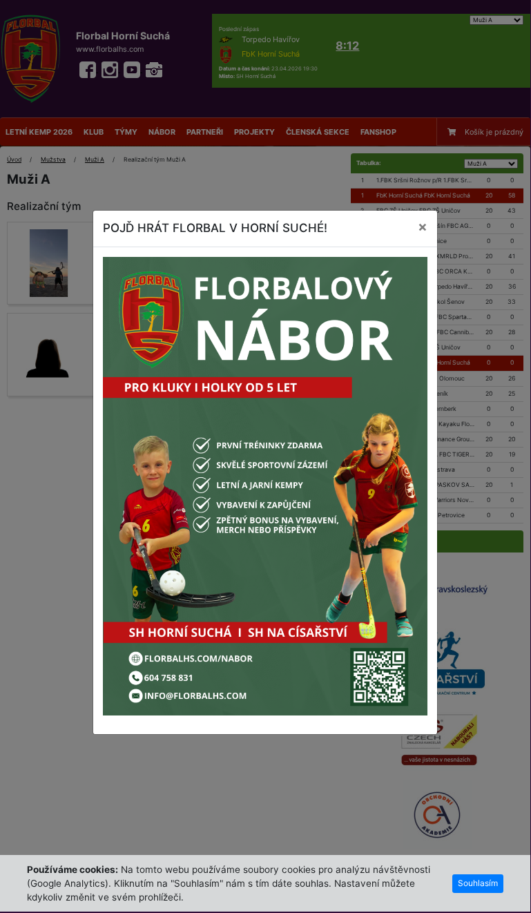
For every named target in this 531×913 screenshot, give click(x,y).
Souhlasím (478, 883)
